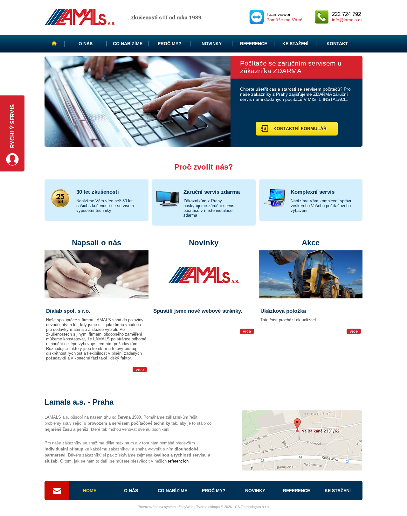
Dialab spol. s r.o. (68, 311)
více (140, 369)
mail (57, 490)
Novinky (212, 43)
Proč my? (169, 43)
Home (55, 43)
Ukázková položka (283, 311)
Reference (253, 43)
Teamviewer (284, 17)
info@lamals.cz (347, 19)
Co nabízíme (127, 43)
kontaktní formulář (300, 128)
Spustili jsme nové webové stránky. (197, 311)
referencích (178, 461)
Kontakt (337, 43)
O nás (86, 43)
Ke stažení (295, 43)
